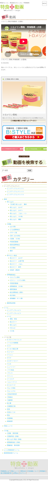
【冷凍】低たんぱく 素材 (18, 204)
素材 (11, 251)
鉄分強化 (12, 295)
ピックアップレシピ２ (14, 313)
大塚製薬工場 (11, 406)
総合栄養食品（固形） (17, 292)
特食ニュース (8, 426)
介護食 (9, 224)
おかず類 (12, 226)
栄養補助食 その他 (16, 286)
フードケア (10, 379)
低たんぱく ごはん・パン (18, 213)
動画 (5, 199)
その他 (12, 331)
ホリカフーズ (11, 385)
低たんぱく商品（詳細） (14, 439)
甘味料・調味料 (15, 270)
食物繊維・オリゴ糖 (16, 298)
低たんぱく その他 (16, 216)
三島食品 (10, 397)
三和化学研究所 (12, 394)
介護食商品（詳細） (13, 436)
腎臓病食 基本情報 (13, 445)
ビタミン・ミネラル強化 (17, 280)
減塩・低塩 (13, 319)
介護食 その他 (15, 239)
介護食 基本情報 (12, 433)
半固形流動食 (14, 242)
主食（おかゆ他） (15, 235)
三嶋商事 (10, 400)
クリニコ (10, 355)
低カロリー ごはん (16, 264)
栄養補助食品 (11, 275)
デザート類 (13, 232)
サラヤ (9, 358)
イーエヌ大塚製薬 (12, 343)
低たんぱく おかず (16, 207)
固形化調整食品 (15, 245)
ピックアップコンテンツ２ (15, 191)
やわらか (12, 328)
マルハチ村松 (11, 388)
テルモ (9, 364)
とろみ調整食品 (15, 229)
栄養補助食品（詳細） (14, 442)
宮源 (8, 409)
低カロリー (13, 322)
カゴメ (9, 346)
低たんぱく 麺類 (15, 219)
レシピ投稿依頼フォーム (11, 450)
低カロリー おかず (16, 258)
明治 (8, 415)
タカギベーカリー (12, 361)
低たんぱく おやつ (16, 210)
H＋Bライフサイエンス (14, 340)
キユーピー (10, 352)
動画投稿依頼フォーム (11, 453)
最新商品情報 (11, 303)
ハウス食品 (10, 370)
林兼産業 (10, 421)
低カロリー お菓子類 (17, 261)
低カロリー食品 (12, 255)
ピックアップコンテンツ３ (15, 194)
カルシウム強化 (15, 277)
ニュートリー (11, 367)
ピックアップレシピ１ (14, 310)
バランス (10, 373)
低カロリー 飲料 (15, 267)
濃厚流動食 (13, 289)
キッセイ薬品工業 (12, 349)
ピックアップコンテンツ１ (15, 188)
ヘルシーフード (12, 382)
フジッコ (10, 376)
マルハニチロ (11, 391)
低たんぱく (10, 202)
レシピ (6, 308)
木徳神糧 (10, 418)
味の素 (9, 403)
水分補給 (12, 248)
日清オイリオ (11, 412)
